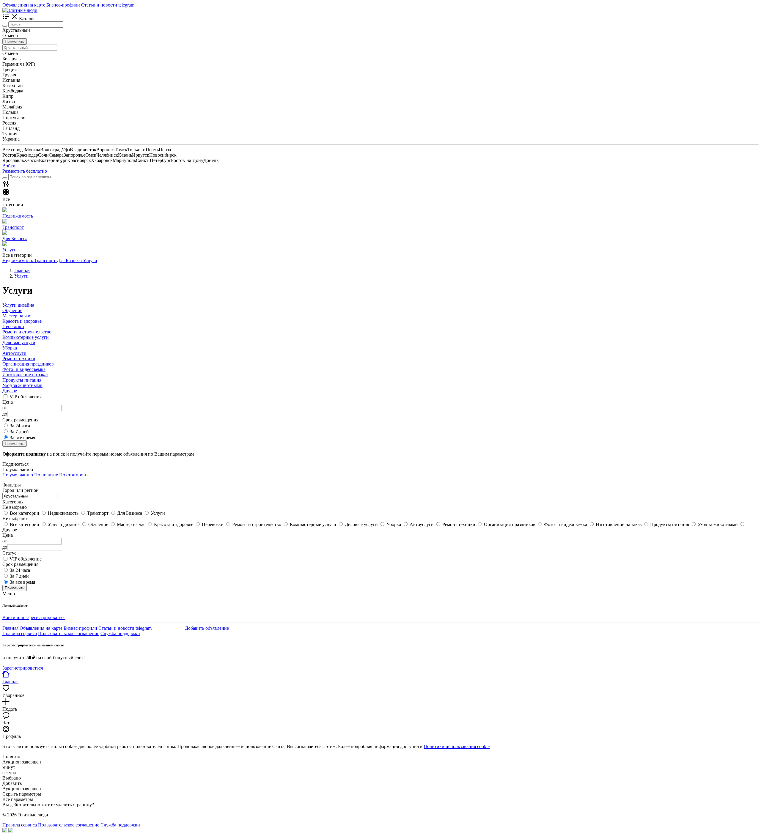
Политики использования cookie (457, 746)
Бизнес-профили (63, 4)
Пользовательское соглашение (68, 633)
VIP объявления (26, 396)
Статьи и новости (99, 4)
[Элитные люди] (19, 10)
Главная (10, 628)
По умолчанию (17, 474)
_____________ (151, 4)
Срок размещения (20, 564)
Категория (12, 501)
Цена (7, 535)
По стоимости (73, 474)
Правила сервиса (19, 633)
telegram (126, 4)
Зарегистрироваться (22, 667)
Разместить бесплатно (24, 171)
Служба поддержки (120, 633)
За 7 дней (19, 431)
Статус (9, 552)
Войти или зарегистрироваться (33, 617)
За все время (22, 437)
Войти (8, 165)
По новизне (46, 474)
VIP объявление (26, 558)
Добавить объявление (207, 628)
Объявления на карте (23, 4)
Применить (14, 41)
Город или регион (20, 490)
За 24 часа (20, 425)
